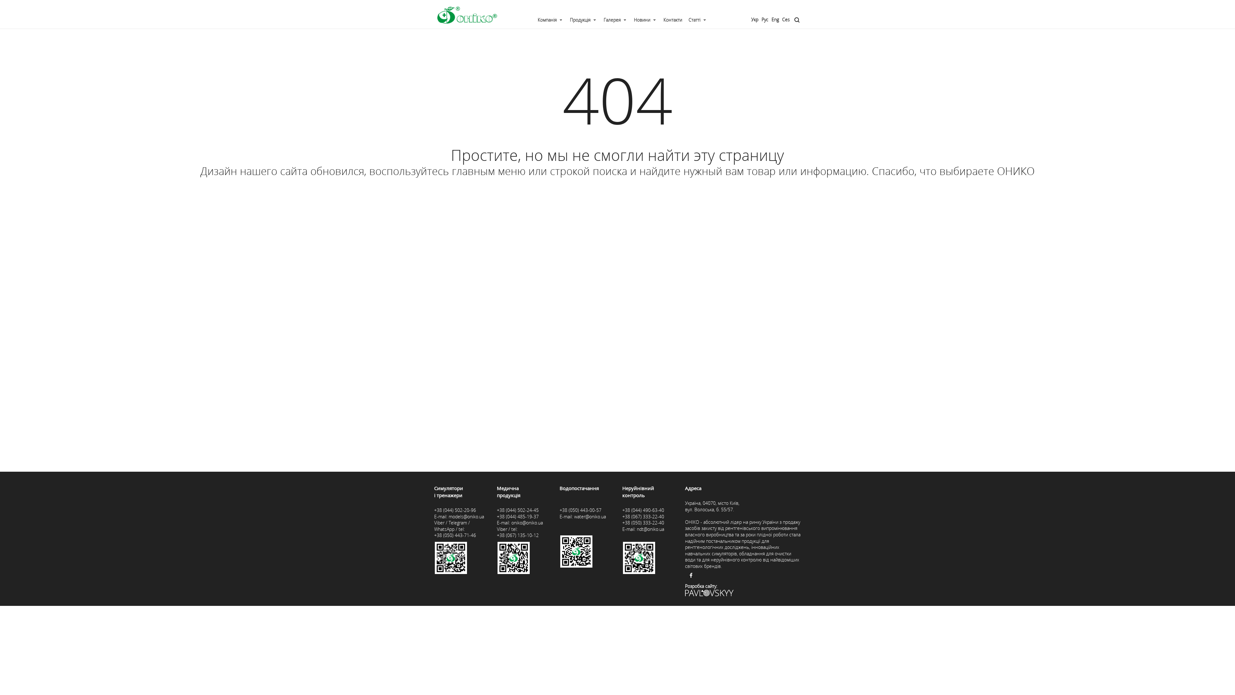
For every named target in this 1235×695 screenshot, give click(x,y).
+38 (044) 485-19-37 (518, 517)
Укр (754, 19)
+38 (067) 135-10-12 (518, 535)
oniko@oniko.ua (527, 523)
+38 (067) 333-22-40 (643, 517)
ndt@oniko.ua (650, 529)
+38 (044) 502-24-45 (518, 510)
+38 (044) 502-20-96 (455, 510)
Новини (642, 20)
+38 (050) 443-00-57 (580, 510)
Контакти (672, 20)
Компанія (547, 20)
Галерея (612, 20)
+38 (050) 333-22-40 (643, 523)
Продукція (580, 20)
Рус (765, 19)
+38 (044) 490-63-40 (643, 510)
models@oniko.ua (466, 517)
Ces (786, 19)
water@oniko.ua (590, 517)
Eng (775, 19)
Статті (694, 20)
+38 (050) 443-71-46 (455, 535)
